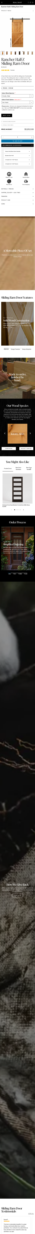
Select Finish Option (8, 99)
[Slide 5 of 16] (19, 53)
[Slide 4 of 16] (15, 53)
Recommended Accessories (12, 145)
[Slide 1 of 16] (2, 53)
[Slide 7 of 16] (28, 53)
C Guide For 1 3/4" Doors (11, 164)
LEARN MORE (8, 448)
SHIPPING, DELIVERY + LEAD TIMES (10, 192)
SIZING (3, 204)
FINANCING (4, 196)
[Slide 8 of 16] (32, 53)
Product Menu (17, 10)
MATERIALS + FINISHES (7, 189)
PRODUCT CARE (5, 200)
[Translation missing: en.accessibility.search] (28, 2)
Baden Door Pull (9, 155)
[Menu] (2, 2)
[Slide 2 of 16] (7, 53)
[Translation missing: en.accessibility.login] (30, 2)
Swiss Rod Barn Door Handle (12, 151)
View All (31, 1213)
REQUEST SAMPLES (26, 448)
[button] (5, 433)
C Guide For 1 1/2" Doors (11, 159)
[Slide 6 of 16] (24, 53)
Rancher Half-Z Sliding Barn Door (12, 6)
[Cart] (33, 2)
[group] (17, 490)
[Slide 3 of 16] (11, 53)
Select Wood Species (8, 93)
